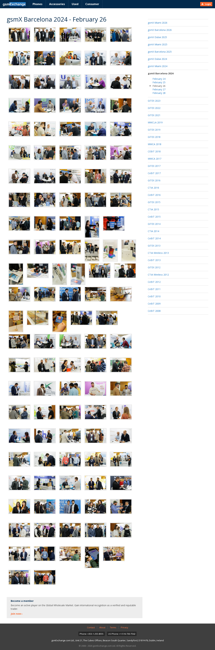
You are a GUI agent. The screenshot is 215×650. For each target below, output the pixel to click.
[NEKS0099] (59, 274)
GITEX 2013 (154, 245)
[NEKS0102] (100, 270)
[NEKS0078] (45, 199)
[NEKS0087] (114, 223)
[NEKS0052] (95, 81)
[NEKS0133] (121, 364)
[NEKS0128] (121, 341)
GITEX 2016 (154, 180)
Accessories (57, 4)
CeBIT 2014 (154, 238)
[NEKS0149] (121, 435)
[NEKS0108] (45, 294)
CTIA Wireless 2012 (158, 274)
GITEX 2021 (154, 115)
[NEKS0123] (19, 341)
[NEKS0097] (38, 270)
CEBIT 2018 (154, 151)
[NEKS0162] (121, 482)
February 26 (159, 85)
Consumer (92, 4)
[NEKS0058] (95, 105)
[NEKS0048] (19, 81)
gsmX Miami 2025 (157, 44)
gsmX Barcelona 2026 (160, 30)
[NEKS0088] (19, 246)
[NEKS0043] (45, 58)
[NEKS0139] (19, 412)
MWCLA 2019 (155, 122)
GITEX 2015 (154, 202)
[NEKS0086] (91, 227)
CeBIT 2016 (154, 194)
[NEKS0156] (121, 459)
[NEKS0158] (45, 482)
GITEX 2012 (154, 267)
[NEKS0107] (19, 294)
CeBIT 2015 (154, 216)
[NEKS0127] (95, 341)
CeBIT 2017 (154, 173)
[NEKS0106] (125, 270)
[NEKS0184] (91, 557)
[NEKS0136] (70, 388)
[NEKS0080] (95, 199)
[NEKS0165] (45, 506)
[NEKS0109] (70, 294)
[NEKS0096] (15, 274)
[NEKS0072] (45, 176)
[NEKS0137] (95, 388)
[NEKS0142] (95, 412)
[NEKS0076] (121, 176)
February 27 (159, 89)
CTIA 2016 (153, 187)
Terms (113, 627)
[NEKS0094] (110, 250)
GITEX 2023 (154, 100)
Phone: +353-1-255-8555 (91, 633)
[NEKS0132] (95, 364)
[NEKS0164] (19, 506)
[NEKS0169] (95, 506)
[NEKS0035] (70, 34)
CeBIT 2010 (154, 296)
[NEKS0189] (19, 577)
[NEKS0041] (121, 34)
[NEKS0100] (77, 274)
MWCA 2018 (154, 144)
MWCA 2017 (154, 158)
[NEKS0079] (70, 199)
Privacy (124, 627)
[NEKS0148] (95, 435)
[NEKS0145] (45, 435)
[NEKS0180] (45, 553)
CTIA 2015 (153, 209)
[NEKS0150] (19, 459)
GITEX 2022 (154, 108)
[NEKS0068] (70, 152)
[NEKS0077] (19, 199)
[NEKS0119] (59, 321)
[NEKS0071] (19, 176)
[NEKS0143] (121, 412)
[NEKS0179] (19, 553)
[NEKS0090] (45, 246)
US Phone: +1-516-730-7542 (121, 633)
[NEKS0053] (121, 81)
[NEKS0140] (45, 412)
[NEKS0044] (70, 58)
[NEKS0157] (19, 482)
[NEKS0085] (70, 223)
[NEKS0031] (45, 34)
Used (75, 4)
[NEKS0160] (95, 482)
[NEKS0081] (121, 199)
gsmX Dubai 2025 (157, 37)
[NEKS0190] (45, 577)
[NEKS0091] (70, 246)
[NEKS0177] (95, 530)
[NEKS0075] (95, 176)
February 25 (159, 82)
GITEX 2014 (154, 223)
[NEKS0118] (38, 317)
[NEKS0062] (70, 129)
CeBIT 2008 (154, 310)
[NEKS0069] (95, 152)
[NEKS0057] (70, 105)
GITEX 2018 (154, 137)
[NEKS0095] (128, 250)
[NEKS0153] (70, 459)
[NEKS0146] (70, 435)
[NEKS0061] (45, 129)
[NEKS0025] (19, 34)
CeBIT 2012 (154, 281)
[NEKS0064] (95, 129)
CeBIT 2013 (154, 260)
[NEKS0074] (70, 176)
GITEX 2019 (154, 129)
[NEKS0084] (45, 223)
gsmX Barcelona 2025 (160, 51)
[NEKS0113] (95, 294)
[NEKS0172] (19, 530)
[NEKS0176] (70, 530)
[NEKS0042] (19, 58)
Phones (37, 4)
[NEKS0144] (19, 435)
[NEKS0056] (45, 105)
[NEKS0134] (19, 388)
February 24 (159, 78)
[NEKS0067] (45, 152)
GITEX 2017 (154, 166)
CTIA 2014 (153, 231)
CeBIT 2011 (154, 289)
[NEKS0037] (95, 34)
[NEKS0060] (19, 129)
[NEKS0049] (45, 81)
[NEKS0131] (70, 364)
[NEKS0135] (45, 388)
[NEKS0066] (19, 152)
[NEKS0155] (95, 459)
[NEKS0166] (70, 506)
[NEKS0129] (19, 364)
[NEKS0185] (114, 553)
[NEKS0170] (121, 506)
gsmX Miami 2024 (157, 66)
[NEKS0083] (19, 223)
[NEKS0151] (45, 459)
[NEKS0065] (121, 129)
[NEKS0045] (95, 58)
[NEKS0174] (45, 530)
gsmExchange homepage (14, 4)
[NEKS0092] (91, 250)
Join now (16, 613)
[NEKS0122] (107, 317)
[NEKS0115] (121, 294)
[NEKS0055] (19, 105)
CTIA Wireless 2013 (158, 252)
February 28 (159, 93)
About (102, 627)
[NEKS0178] (121, 530)
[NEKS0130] (45, 364)
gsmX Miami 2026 (157, 22)
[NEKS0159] (70, 482)
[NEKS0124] (45, 341)
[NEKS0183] (70, 553)
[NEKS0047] (121, 58)
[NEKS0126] (70, 341)
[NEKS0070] (121, 152)
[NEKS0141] (70, 412)
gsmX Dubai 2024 (157, 59)
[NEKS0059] (121, 105)
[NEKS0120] (81, 317)
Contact (91, 627)
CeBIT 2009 (154, 303)
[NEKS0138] (121, 388)
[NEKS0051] (70, 81)
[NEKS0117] (15, 321)
